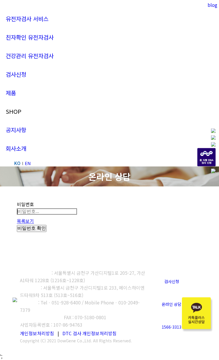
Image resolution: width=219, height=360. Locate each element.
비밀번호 (25, 204)
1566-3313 (171, 327)
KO (17, 163)
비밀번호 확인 (31, 228)
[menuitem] (27, 19)
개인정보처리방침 (37, 333)
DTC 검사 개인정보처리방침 (89, 333)
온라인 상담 (171, 304)
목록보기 (25, 220)
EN (28, 163)
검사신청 (171, 281)
